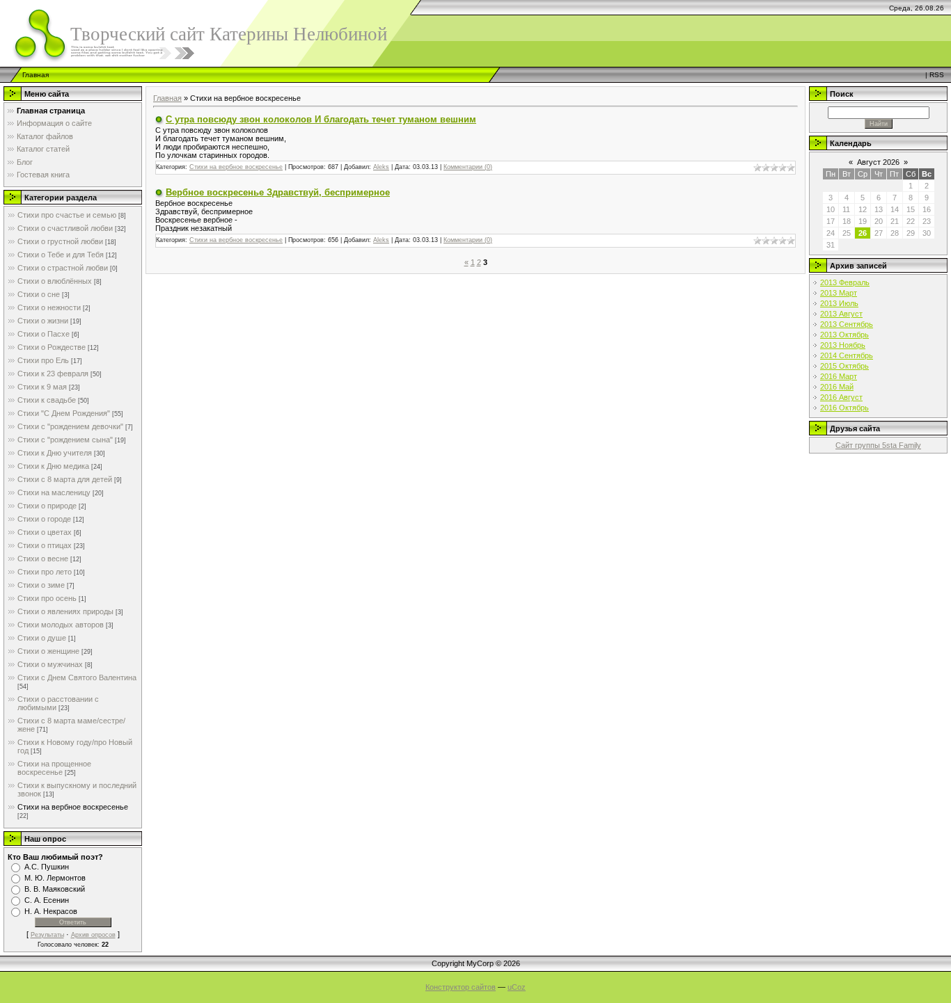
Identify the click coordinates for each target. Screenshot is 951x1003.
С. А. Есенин (46, 900)
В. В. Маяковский (54, 889)
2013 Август (841, 314)
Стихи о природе (47, 506)
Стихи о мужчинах (50, 664)
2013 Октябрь (844, 334)
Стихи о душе (41, 638)
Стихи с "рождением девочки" (70, 426)
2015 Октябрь (844, 366)
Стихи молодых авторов (60, 624)
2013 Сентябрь (846, 324)
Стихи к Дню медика (53, 466)
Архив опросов (93, 934)
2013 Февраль (845, 282)
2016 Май (837, 387)
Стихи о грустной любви (60, 241)
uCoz (517, 987)
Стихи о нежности (49, 307)
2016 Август (841, 397)
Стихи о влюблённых (54, 281)
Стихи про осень (47, 598)
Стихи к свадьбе (46, 400)
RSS (936, 75)
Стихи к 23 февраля (52, 373)
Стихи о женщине (48, 651)
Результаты (47, 934)
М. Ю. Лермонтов (55, 878)
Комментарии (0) (467, 166)
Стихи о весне (42, 558)
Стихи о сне (38, 294)
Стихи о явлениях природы (65, 611)
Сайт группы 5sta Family (878, 445)
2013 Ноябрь (842, 345)
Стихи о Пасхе (43, 334)
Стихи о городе (44, 519)
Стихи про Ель (43, 360)
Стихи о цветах (44, 532)
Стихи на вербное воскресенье (72, 807)
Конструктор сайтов (460, 987)
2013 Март (838, 293)
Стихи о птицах (44, 545)
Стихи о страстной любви (62, 268)
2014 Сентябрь (846, 355)
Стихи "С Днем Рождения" (63, 413)
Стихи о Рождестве (51, 347)
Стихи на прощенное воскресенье (54, 768)
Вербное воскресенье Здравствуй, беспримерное (278, 192)
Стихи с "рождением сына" (65, 439)
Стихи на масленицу (54, 492)
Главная (35, 75)
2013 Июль (839, 303)
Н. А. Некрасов (50, 911)
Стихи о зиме (41, 585)
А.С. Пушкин (46, 866)
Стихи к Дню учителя (54, 453)
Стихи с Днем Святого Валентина (76, 677)
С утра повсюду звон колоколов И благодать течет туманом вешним (321, 119)
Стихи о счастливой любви (65, 228)
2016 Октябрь (844, 407)
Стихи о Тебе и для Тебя (60, 254)
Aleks (381, 166)
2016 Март (838, 376)
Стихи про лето (44, 572)
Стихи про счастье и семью (66, 215)
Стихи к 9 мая (42, 387)
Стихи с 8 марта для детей (64, 479)
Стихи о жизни (42, 320)
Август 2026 (878, 162)
